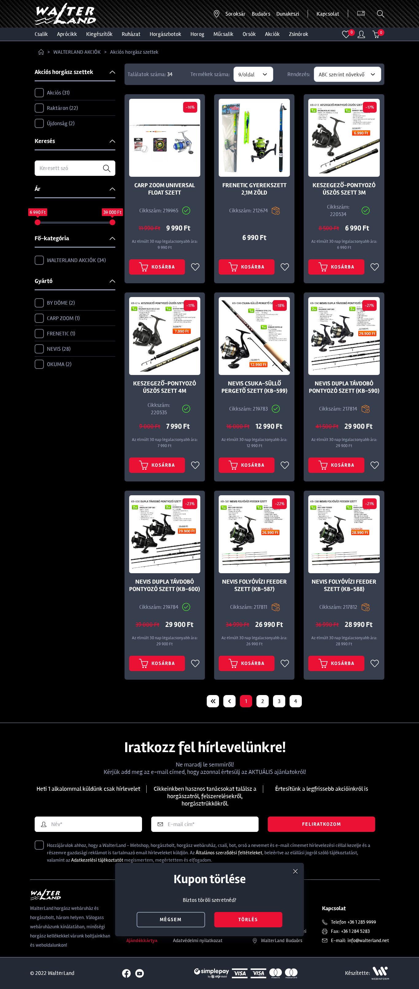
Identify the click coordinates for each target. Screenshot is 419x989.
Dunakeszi (287, 13)
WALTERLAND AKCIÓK (77, 52)
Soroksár (235, 13)
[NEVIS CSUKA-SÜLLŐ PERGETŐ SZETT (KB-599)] (254, 336)
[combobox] (253, 74)
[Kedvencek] (346, 34)
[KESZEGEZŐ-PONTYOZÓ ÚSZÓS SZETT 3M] (343, 138)
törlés (248, 920)
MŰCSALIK (223, 34)
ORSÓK (249, 34)
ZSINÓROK (298, 34)
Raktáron (61, 108)
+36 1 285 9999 (362, 922)
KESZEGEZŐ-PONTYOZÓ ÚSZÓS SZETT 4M (164, 387)
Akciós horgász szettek (134, 52)
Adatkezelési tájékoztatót (97, 860)
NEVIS (58, 349)
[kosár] (376, 34)
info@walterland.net (368, 940)
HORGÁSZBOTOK (165, 34)
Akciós (57, 92)
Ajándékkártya (141, 940)
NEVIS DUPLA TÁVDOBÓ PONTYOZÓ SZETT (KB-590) (344, 387)
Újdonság (60, 123)
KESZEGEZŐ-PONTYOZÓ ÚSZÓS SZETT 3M (344, 189)
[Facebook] (126, 973)
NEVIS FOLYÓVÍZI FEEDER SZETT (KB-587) (254, 585)
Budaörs (261, 13)
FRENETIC (60, 333)
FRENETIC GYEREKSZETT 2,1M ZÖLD (254, 189)
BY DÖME (60, 302)
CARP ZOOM (62, 318)
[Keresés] (380, 13)
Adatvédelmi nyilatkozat (197, 940)
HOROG (197, 34)
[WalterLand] (70, 894)
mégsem (171, 920)
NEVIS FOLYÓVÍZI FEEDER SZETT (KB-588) (344, 585)
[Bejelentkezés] (361, 34)
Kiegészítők (99, 34)
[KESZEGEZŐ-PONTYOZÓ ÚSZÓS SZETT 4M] (164, 336)
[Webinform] (380, 973)
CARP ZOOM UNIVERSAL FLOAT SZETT (164, 189)
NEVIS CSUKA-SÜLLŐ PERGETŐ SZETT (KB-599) (254, 387)
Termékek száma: (210, 74)
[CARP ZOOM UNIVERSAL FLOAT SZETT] (164, 138)
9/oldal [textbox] (246, 74)
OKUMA (58, 364)
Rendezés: (298, 74)
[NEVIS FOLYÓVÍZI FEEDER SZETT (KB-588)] (343, 534)
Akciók (272, 34)
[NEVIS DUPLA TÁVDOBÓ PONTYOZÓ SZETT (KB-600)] (164, 534)
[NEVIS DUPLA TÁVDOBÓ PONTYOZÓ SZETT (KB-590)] (343, 336)
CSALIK (41, 34)
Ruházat (131, 34)
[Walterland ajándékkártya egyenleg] (361, 13)
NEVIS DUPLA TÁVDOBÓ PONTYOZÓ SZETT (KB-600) (164, 585)
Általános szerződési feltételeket (229, 853)
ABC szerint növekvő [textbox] (341, 74)
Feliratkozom (321, 824)
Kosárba (163, 267)
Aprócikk (67, 34)
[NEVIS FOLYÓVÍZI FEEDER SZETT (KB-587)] (254, 534)
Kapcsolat (328, 13)
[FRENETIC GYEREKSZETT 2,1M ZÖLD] (254, 138)
